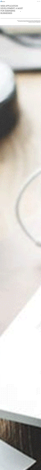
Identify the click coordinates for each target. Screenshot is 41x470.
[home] (2, 1)
